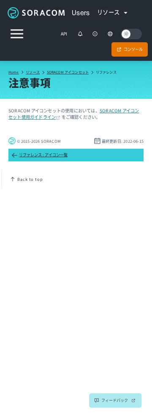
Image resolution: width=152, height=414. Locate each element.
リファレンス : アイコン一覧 (43, 155)
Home (13, 71)
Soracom (36, 12)
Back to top (30, 179)
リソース (33, 71)
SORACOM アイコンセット (68, 71)
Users (81, 12)
